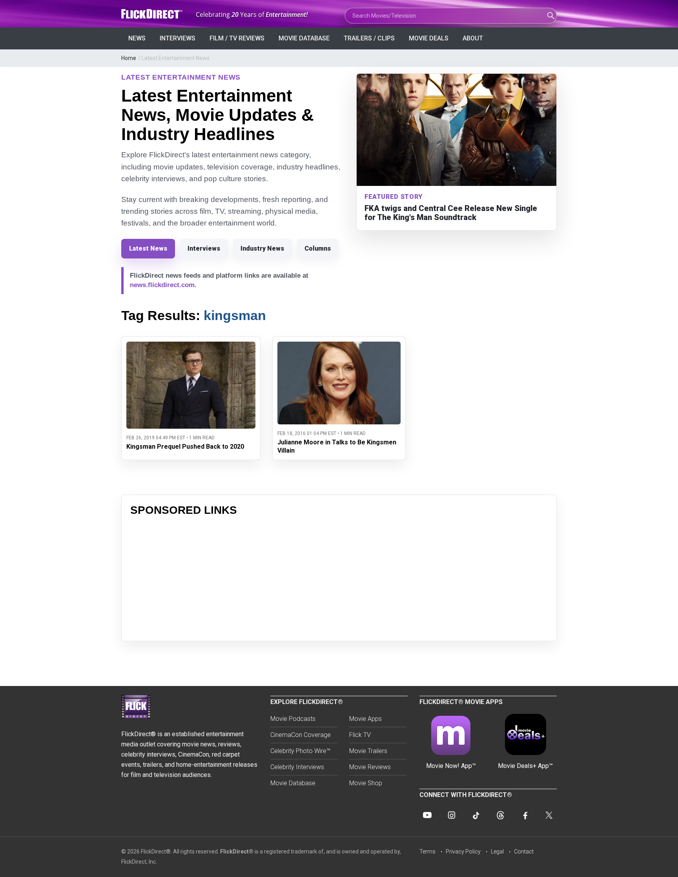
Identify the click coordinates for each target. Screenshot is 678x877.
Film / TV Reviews (237, 38)
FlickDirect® (236, 851)
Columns (317, 248)
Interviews (177, 38)
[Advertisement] (339, 577)
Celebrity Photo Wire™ (300, 751)
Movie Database (304, 38)
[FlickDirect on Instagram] (451, 815)
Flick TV (360, 735)
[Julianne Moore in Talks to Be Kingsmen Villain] (339, 346)
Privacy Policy (463, 851)
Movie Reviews (370, 767)
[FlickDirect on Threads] (500, 815)
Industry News (262, 248)
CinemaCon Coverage (300, 735)
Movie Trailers (368, 751)
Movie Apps (365, 718)
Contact (524, 851)
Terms (427, 851)
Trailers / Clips (369, 38)
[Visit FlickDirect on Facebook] (524, 815)
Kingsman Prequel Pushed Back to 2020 (185, 446)
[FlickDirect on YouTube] (427, 815)
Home (128, 58)
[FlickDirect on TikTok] (476, 815)
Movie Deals (428, 38)
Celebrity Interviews (297, 767)
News (137, 38)
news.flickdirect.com (162, 285)
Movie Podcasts (292, 718)
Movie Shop (365, 783)
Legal (497, 851)
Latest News (148, 248)
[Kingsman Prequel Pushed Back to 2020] (190, 346)
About (473, 38)
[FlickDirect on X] (549, 815)
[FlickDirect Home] (152, 14)
